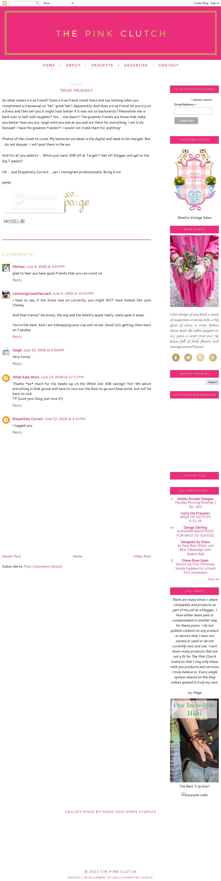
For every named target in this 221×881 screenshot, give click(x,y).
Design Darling (195, 527)
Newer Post (11, 556)
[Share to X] (18, 221)
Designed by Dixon (195, 541)
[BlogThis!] (14, 221)
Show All (213, 579)
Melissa (19, 266)
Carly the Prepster (195, 513)
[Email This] (10, 221)
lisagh (17, 349)
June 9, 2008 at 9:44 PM (45, 266)
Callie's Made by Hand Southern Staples (110, 811)
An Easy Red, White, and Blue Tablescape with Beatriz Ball (195, 549)
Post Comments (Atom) (43, 566)
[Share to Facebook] (23, 221)
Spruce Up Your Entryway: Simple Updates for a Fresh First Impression (195, 568)
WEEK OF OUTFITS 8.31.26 (195, 518)
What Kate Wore (26, 376)
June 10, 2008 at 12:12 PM (62, 376)
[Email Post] (5, 221)
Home (77, 556)
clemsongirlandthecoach (32, 293)
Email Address (185, 105)
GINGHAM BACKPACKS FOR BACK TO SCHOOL (195, 533)
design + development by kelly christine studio (110, 877)
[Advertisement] (34, 522)
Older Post (142, 556)
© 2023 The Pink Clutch (110, 871)
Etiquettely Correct (28, 418)
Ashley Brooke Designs (195, 498)
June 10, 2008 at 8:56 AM (43, 349)
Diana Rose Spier (195, 560)
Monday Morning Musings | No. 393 (195, 504)
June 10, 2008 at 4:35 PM (64, 418)
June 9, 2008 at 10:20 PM (72, 293)
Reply (17, 279)
